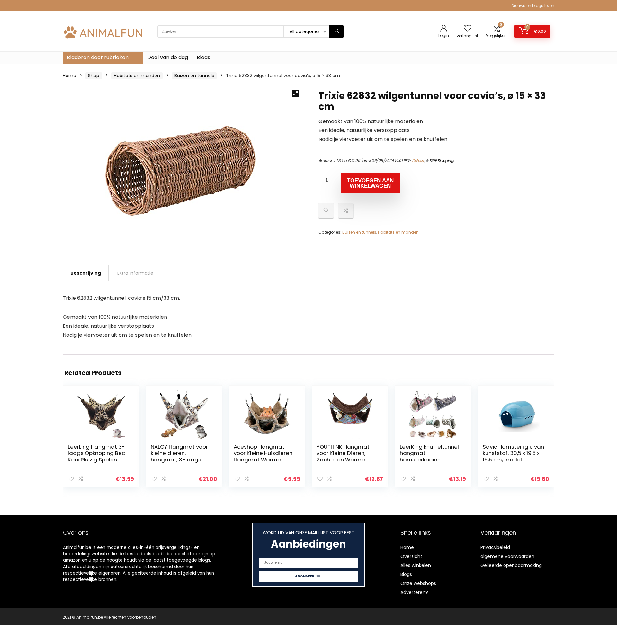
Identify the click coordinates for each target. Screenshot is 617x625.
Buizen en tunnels (194, 75)
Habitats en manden (137, 75)
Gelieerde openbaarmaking (511, 565)
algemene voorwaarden (507, 556)
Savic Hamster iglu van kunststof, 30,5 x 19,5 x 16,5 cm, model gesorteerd (513, 456)
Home (69, 75)
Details (418, 160)
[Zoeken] (336, 31)
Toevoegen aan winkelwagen (370, 183)
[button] (295, 93)
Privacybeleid (495, 547)
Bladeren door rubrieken (98, 57)
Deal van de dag (167, 57)
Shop (93, 75)
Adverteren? (414, 592)
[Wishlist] (467, 28)
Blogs (203, 57)
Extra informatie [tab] (135, 273)
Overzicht (411, 556)
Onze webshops (418, 583)
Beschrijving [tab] (85, 273)
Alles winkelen (415, 565)
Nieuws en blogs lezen (533, 5)
